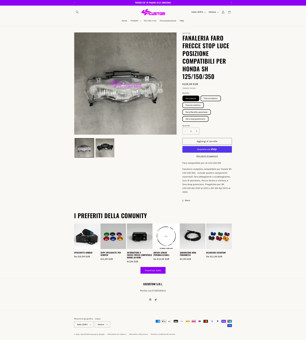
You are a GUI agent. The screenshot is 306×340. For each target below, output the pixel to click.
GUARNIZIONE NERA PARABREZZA (188, 253)
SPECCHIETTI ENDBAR (83, 252)
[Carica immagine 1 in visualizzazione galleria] (84, 147)
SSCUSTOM (85, 334)
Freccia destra (211, 98)
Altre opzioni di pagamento (207, 156)
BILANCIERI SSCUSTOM (216, 252)
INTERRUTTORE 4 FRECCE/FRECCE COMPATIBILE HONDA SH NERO (139, 255)
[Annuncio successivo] (231, 2)
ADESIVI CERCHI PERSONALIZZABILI (161, 253)
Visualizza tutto (153, 270)
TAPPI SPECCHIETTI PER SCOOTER (111, 253)
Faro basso (191, 98)
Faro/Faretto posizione (197, 112)
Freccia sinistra (193, 105)
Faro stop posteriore (195, 119)
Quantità (186, 125)
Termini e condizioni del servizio (163, 334)
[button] (77, 12)
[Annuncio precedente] (74, 2)
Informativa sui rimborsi (116, 334)
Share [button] (187, 200)
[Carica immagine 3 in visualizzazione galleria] (105, 147)
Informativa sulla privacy (138, 334)
